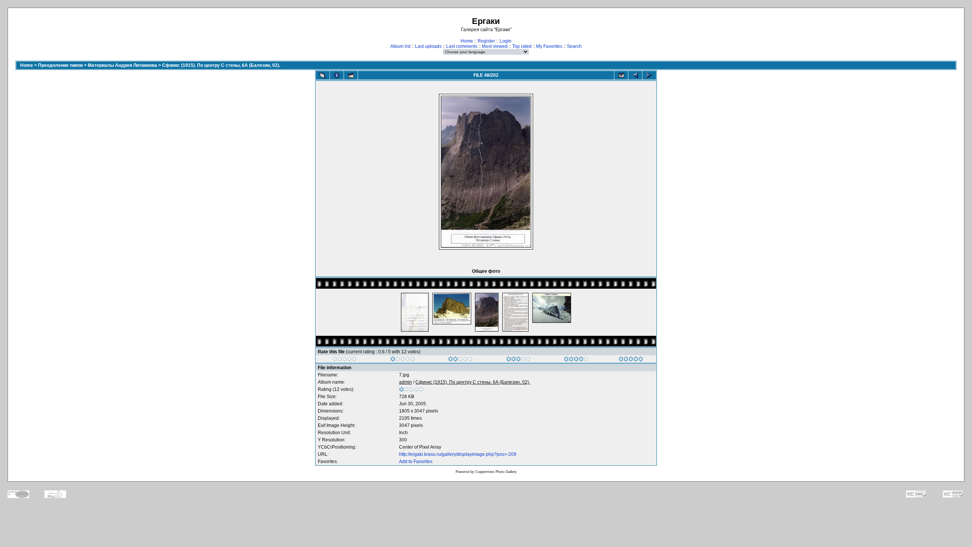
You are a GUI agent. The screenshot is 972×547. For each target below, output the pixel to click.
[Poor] (402, 360)
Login (505, 41)
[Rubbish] (344, 360)
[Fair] (460, 360)
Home (467, 41)
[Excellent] (576, 360)
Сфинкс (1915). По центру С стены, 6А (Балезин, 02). (221, 65)
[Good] (518, 360)
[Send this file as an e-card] (621, 75)
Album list (400, 46)
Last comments (461, 46)
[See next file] (649, 75)
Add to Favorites (415, 461)
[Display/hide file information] (337, 75)
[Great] (631, 360)
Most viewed (495, 46)
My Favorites (549, 46)
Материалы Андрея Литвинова (122, 65)
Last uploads (428, 46)
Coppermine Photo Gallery (496, 472)
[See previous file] (635, 75)
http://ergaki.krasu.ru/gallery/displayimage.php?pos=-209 (457, 454)
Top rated (522, 46)
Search (574, 46)
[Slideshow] (351, 75)
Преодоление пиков (60, 65)
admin (405, 382)
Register (486, 41)
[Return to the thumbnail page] (323, 75)
